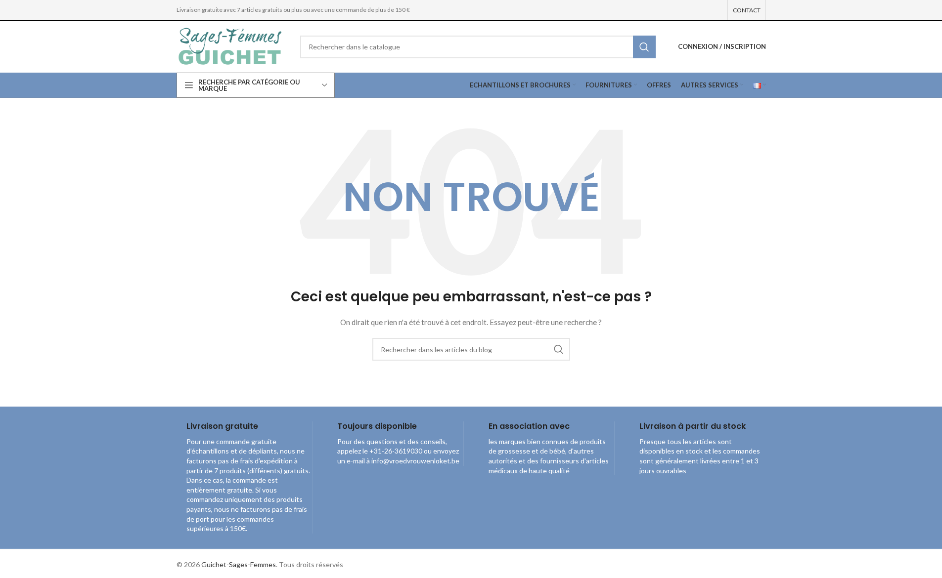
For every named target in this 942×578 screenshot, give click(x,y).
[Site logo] (231, 45)
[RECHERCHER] (644, 47)
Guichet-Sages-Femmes (238, 564)
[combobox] (478, 47)
